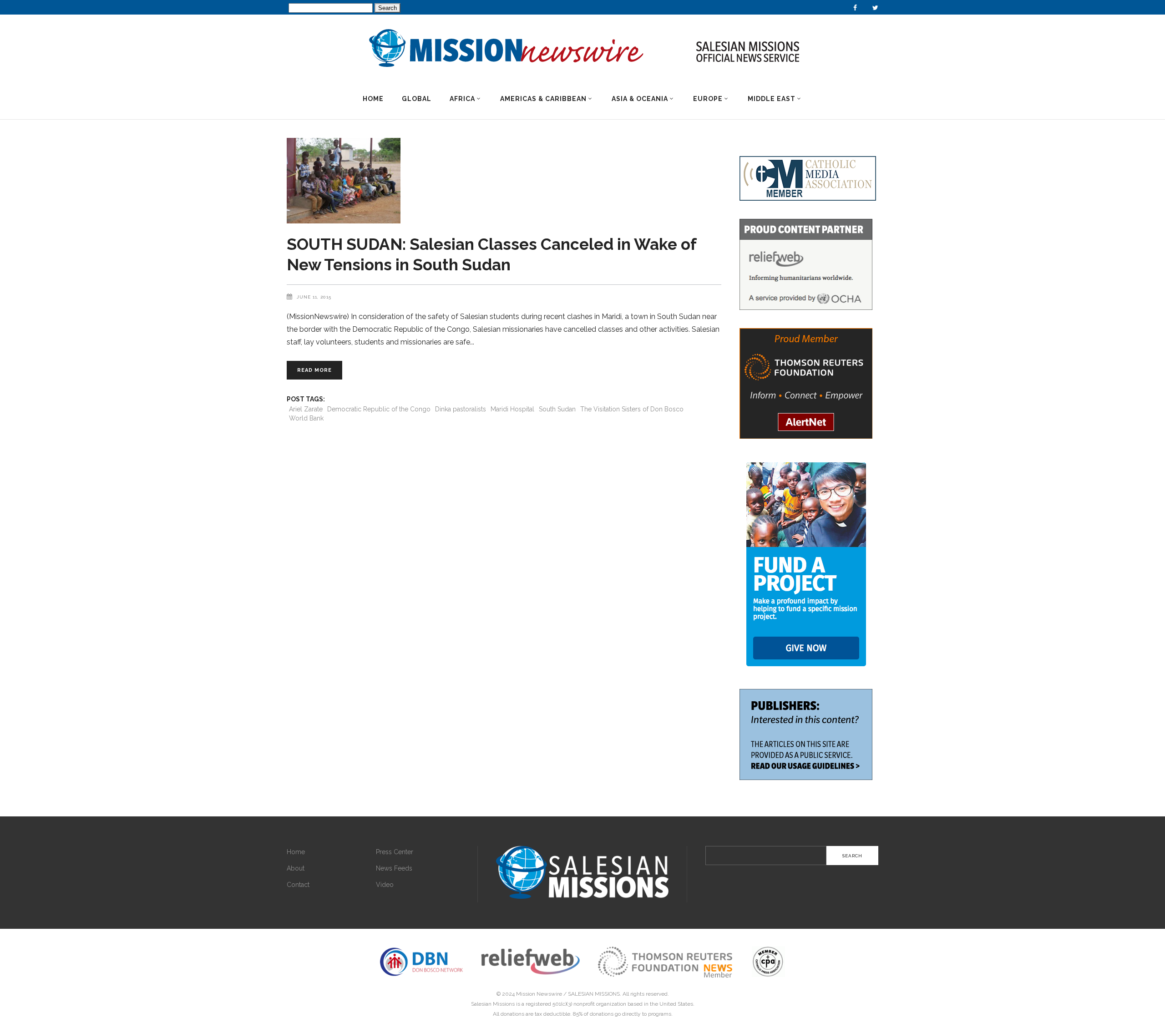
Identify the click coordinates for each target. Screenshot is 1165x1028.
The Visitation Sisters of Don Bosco (632, 409)
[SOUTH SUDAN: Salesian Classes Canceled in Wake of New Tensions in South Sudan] (504, 180)
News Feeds (394, 868)
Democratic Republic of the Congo (379, 409)
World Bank (306, 418)
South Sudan (557, 409)
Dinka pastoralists (460, 409)
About (295, 868)
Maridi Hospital (512, 409)
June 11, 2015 (314, 296)
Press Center (394, 852)
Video (385, 884)
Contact (298, 884)
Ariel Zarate (306, 409)
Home (296, 852)
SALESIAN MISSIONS (594, 994)
